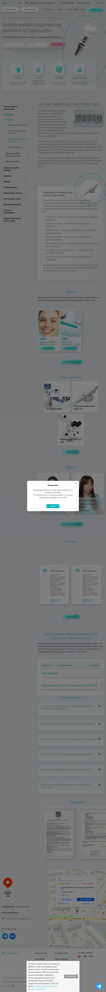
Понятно (53, 506)
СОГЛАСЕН (71, 976)
